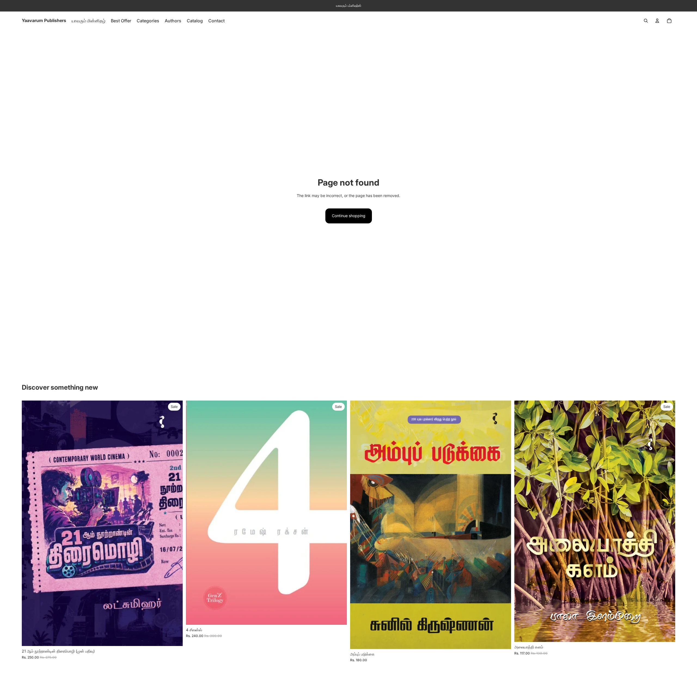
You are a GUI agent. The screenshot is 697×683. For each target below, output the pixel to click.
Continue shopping (348, 215)
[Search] (646, 21)
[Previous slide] (194, 513)
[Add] (174, 637)
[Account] (657, 21)
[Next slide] (339, 513)
